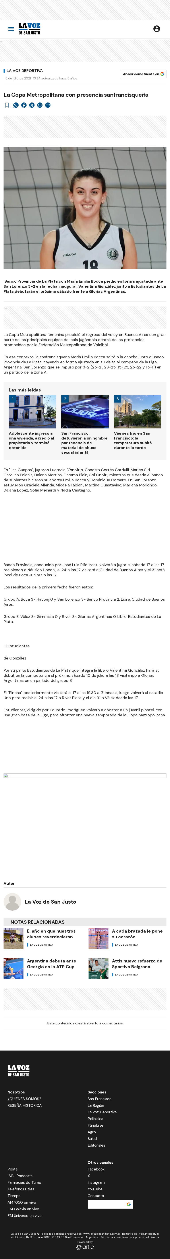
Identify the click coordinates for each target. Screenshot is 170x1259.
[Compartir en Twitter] (32, 105)
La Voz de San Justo (50, 901)
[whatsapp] (16, 105)
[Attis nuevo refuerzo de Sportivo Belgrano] (98, 968)
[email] (39, 105)
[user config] (157, 29)
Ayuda (155, 1237)
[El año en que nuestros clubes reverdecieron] (13, 938)
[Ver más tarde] (7, 105)
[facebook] (24, 105)
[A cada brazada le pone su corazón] (98, 938)
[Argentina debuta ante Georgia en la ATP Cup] (13, 968)
